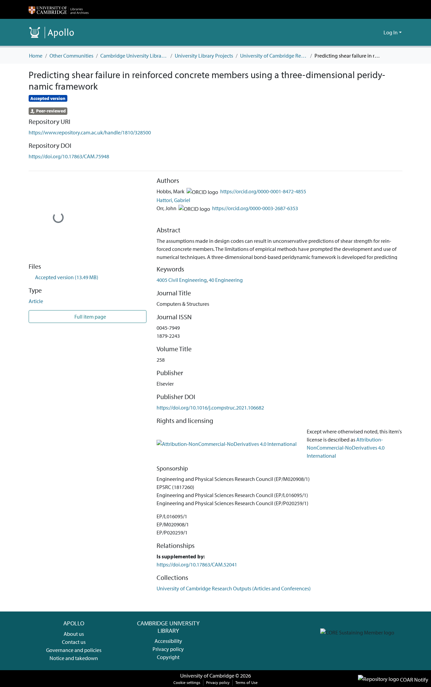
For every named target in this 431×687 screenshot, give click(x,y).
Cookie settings (186, 682)
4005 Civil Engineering (182, 279)
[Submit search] (367, 32)
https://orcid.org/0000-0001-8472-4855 (263, 191)
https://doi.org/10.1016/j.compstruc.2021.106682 (210, 407)
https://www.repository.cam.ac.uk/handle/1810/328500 (90, 132)
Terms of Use (246, 682)
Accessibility (168, 640)
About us (74, 633)
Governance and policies (73, 650)
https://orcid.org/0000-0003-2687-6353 (255, 208)
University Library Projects (204, 55)
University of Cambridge (207, 675)
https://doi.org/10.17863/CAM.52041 (197, 564)
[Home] (59, 9)
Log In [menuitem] (391, 32)
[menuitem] (377, 32)
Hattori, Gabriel (173, 200)
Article (36, 301)
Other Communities (71, 55)
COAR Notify (413, 679)
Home (35, 55)
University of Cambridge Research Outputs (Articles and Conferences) (273, 55)
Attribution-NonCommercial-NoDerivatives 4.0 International (346, 447)
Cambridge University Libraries (134, 55)
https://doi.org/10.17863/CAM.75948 (69, 156)
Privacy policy (168, 649)
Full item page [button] (89, 316)
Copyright (168, 657)
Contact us (74, 642)
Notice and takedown (73, 658)
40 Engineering (226, 279)
